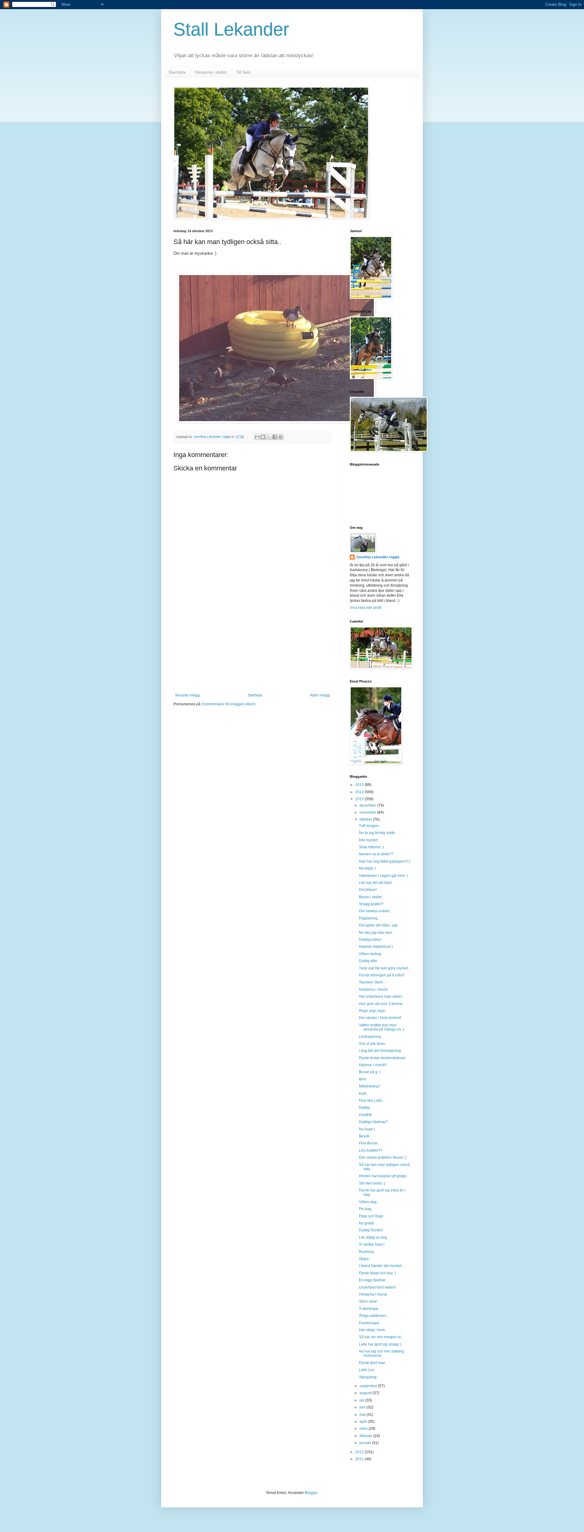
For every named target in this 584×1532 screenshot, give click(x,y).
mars (364, 1428)
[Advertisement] (252, 647)
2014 (360, 792)
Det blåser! (368, 890)
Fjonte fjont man (372, 1363)
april (364, 1421)
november (368, 812)
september (369, 1386)
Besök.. (365, 1136)
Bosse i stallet (370, 897)
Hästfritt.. (366, 1115)
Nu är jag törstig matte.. (378, 833)
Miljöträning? (370, 1086)
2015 (360, 785)
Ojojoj (364, 1259)
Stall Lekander (231, 29)
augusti (366, 1393)
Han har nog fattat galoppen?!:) (384, 861)
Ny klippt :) (367, 868)
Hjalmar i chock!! (372, 1065)
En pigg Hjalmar (372, 1280)
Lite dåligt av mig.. (374, 1237)
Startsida (177, 72)
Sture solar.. (368, 1301)
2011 (360, 1459)
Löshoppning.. (371, 1037)
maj (363, 1414)
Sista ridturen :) (371, 847)
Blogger (311, 1493)
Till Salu (243, 72)
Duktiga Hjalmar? (373, 1122)
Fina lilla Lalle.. (371, 1100)
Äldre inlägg (320, 695)
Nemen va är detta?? (376, 854)
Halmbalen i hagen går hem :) (383, 876)
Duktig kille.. (369, 961)
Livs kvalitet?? (370, 1150)
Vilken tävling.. (371, 954)
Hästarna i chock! (373, 989)
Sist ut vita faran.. (373, 1044)
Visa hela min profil (365, 607)
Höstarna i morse (373, 1294)
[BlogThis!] (263, 437)
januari (366, 1443)
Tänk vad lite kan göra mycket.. (384, 968)
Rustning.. (367, 1252)
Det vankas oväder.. (375, 911)
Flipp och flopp (371, 1216)
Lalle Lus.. (367, 1370)
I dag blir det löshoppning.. (381, 1051)
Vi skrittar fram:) (371, 1244)
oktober (366, 819)
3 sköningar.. (369, 1309)
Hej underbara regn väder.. (381, 996)
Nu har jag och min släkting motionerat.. (381, 1353)
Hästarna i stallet (211, 72)
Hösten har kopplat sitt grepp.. (383, 1176)
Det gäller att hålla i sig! (378, 925)
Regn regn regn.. (373, 1011)
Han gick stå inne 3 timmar (381, 1004)
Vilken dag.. (368, 1202)
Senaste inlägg (187, 695)
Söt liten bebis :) (372, 1183)
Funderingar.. (370, 1323)
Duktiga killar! (370, 939)
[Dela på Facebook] (275, 437)
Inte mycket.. (369, 840)
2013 (360, 799)
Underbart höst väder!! (377, 1287)
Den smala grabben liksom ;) (382, 1157)
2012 (360, 1452)
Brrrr (362, 1079)
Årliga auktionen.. (373, 1316)
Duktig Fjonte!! (371, 1230)
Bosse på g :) (370, 1072)
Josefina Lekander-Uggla (377, 557)
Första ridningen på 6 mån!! (381, 975)
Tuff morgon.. (370, 826)
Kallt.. (363, 1093)
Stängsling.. (368, 1377)
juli (362, 1400)
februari (366, 1436)
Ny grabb (366, 1223)
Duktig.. (365, 1107)
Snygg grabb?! (371, 904)
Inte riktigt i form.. (373, 1330)
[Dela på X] (269, 437)
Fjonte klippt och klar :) (377, 1273)
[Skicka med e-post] (257, 437)
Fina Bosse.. (369, 1143)
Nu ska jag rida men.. (376, 932)
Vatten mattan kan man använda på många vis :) (381, 1027)
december (368, 805)
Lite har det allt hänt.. (376, 883)
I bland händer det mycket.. (381, 1266)
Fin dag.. (366, 1209)
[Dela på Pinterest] (280, 437)
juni (363, 1407)
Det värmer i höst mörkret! (380, 1018)
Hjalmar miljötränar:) (376, 946)
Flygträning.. (369, 918)
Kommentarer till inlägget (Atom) (228, 704)
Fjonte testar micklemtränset (382, 1058)
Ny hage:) (367, 1129)
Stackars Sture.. (372, 982)
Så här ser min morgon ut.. (380, 1337)
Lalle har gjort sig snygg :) (380, 1344)
